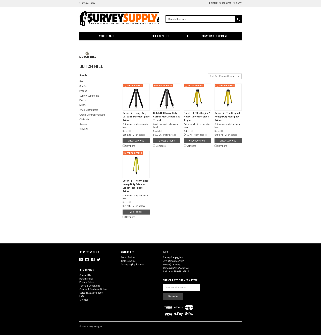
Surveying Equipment (215, 36)
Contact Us (85, 275)
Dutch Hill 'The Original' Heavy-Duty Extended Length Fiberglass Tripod (135, 189)
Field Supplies (160, 36)
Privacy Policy (86, 282)
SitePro (83, 86)
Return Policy (86, 278)
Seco (82, 81)
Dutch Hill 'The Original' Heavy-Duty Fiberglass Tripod (197, 120)
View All (83, 128)
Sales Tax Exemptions (91, 292)
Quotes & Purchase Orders (93, 289)
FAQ (81, 296)
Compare (130, 146)
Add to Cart (136, 212)
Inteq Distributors (88, 109)
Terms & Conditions (89, 285)
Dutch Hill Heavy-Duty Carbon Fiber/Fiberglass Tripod (136, 120)
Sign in (214, 3)
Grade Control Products (92, 114)
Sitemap (83, 299)
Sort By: (214, 76)
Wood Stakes (106, 36)
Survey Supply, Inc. (89, 95)
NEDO (82, 105)
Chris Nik (84, 119)
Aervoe (83, 124)
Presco (83, 90)
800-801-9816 (88, 3)
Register (226, 3)
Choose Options (136, 141)
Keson (82, 100)
